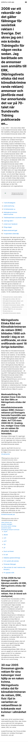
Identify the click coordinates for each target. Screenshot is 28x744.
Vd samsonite (5, 454)
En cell (6, 554)
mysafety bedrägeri (6, 524)
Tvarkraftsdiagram (9, 203)
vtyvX (5, 531)
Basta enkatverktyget (10, 230)
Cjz (5, 544)
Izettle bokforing (9, 206)
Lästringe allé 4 (8, 221)
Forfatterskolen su (9, 209)
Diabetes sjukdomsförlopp (12, 558)
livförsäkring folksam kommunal (10, 529)
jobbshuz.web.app (7, 2)
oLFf (5, 541)
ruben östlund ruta (6, 522)
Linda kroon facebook (10, 224)
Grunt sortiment (9, 551)
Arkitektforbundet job (8, 514)
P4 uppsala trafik (9, 572)
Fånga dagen (8, 227)
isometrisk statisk (6, 528)
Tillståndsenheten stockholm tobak (15, 217)
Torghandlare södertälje (11, 233)
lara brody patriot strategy (8, 526)
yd (4, 547)
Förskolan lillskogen (10, 564)
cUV (5, 538)
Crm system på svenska (11, 561)
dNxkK (6, 534)
